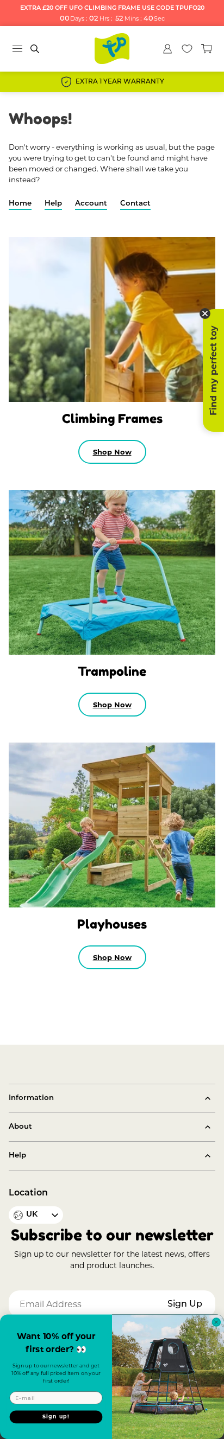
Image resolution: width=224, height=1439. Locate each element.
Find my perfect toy (213, 370)
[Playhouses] (112, 825)
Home (20, 203)
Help (53, 203)
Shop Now (112, 451)
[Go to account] (167, 48)
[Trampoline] (112, 572)
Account (91, 203)
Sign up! (56, 1417)
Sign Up (184, 1304)
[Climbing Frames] (112, 319)
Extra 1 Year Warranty (120, 82)
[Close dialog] (216, 1322)
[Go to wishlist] (187, 48)
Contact (135, 203)
